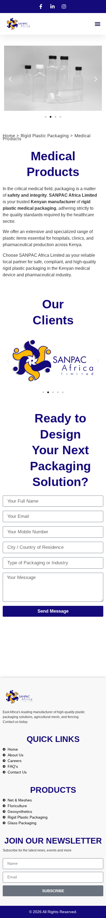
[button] (97, 24)
